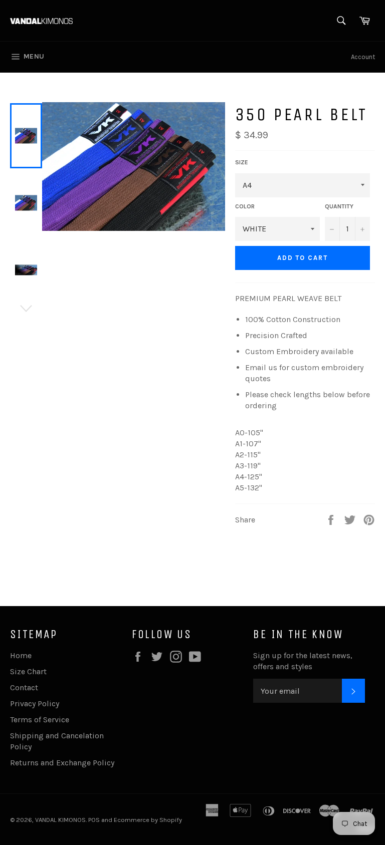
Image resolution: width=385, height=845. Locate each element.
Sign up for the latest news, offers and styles (302, 661)
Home (21, 655)
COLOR (245, 206)
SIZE (241, 162)
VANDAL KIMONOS (60, 819)
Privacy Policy (34, 703)
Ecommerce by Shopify (148, 819)
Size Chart (28, 671)
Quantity (339, 206)
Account (363, 57)
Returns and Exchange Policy (62, 762)
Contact (24, 687)
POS (94, 819)
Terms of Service (39, 719)
